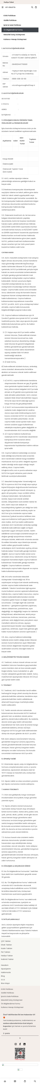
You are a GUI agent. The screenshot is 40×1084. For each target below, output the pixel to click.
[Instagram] (15, 1044)
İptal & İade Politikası (12, 25)
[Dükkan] (15, 1081)
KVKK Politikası (10, 15)
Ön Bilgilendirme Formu (13, 30)
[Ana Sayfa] (5, 1081)
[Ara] (32, 7)
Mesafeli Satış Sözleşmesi (14, 34)
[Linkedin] (24, 1044)
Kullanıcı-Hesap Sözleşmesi (15, 39)
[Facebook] (20, 1044)
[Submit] (20, 1038)
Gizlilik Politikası (10, 20)
